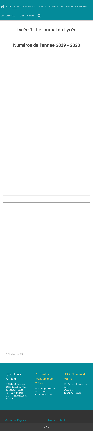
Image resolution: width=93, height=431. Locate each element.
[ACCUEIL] (4, 6)
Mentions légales (15, 420)
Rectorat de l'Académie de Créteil (44, 379)
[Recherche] (39, 15)
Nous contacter (57, 420)
